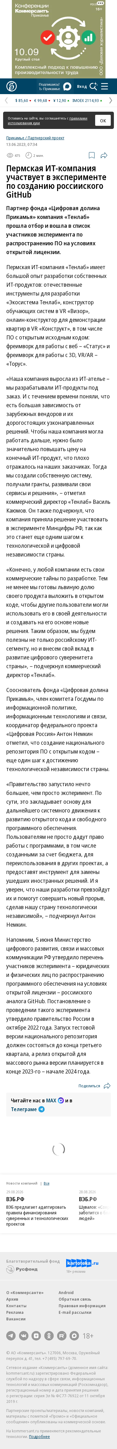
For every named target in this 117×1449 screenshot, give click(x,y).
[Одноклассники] (49, 1335)
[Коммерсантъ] (11, 86)
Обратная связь (75, 1299)
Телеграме (24, 1109)
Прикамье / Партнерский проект (35, 138)
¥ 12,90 (59, 100)
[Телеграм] (11, 1335)
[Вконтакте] (23, 1335)
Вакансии (16, 1319)
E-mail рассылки (75, 1312)
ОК (103, 120)
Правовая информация (82, 1305)
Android (66, 1292)
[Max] (74, 1335)
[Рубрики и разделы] (104, 86)
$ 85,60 (21, 100)
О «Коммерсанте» (25, 1292)
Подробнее (39, 1436)
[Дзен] (36, 1335)
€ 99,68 (40, 100)
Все (46, 1183)
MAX (51, 1100)
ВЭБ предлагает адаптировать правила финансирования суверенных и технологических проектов (37, 1215)
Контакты (16, 1305)
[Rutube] (61, 1335)
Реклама (15, 1312)
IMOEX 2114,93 (85, 100)
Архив (12, 1299)
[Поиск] (93, 86)
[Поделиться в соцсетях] (104, 155)
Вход (82, 86)
